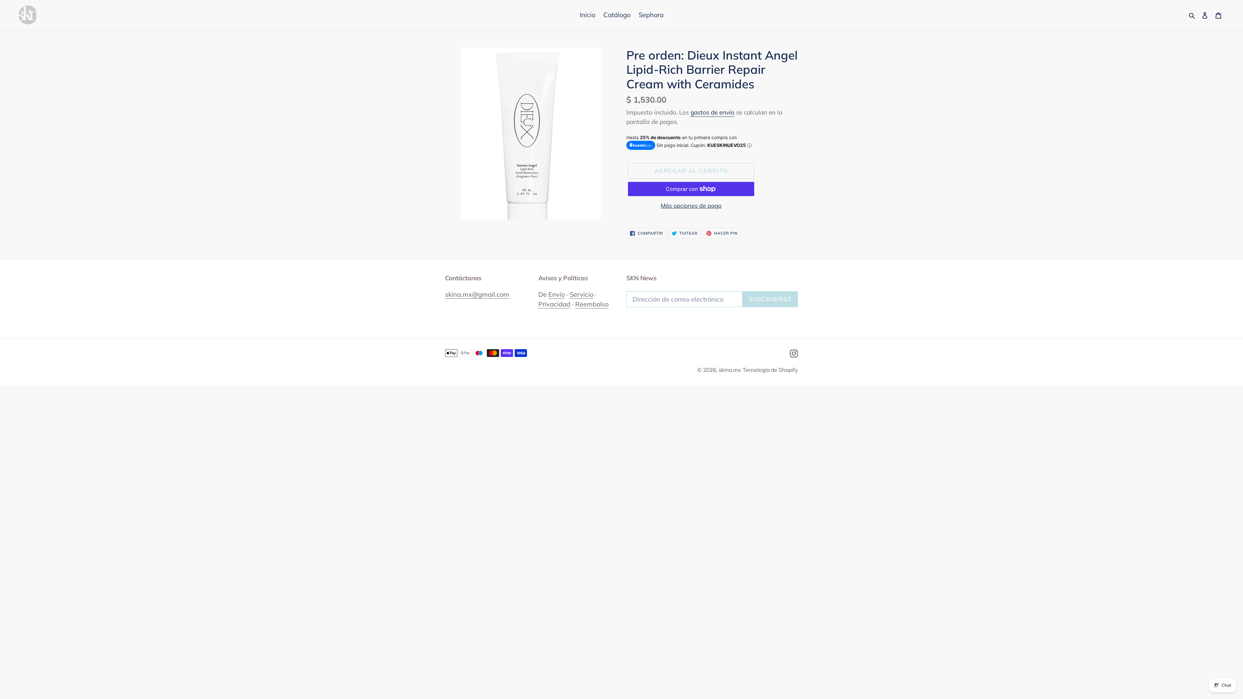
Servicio (581, 294)
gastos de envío (712, 112)
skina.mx (730, 369)
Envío (556, 294)
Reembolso (592, 304)
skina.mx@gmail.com (477, 294)
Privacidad (554, 304)
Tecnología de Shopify (770, 369)
